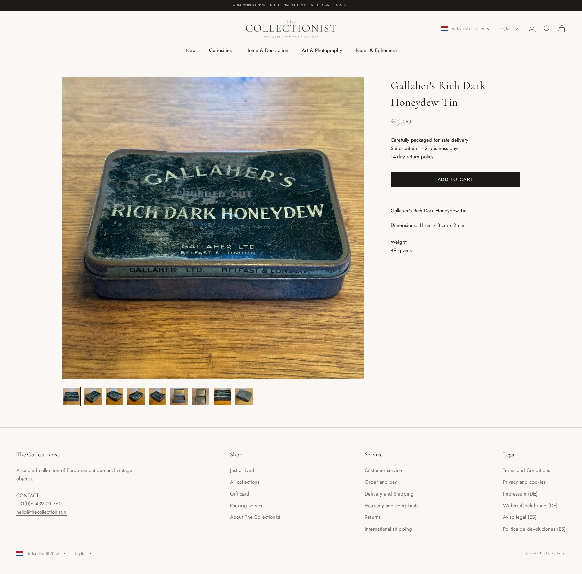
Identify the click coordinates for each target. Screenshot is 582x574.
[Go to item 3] (114, 396)
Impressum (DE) (520, 494)
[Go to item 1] (71, 396)
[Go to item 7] (200, 396)
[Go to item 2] (93, 396)
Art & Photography (322, 50)
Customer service (383, 470)
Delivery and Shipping (389, 494)
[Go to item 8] (222, 396)
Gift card (239, 494)
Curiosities (220, 50)
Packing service (247, 505)
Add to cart (455, 179)
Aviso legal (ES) (520, 517)
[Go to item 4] (136, 396)
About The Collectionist (255, 517)
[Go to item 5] (157, 396)
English (505, 29)
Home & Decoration (266, 50)
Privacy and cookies (524, 482)
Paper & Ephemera (376, 50)
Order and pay (381, 482)
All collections (244, 482)
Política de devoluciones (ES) (534, 529)
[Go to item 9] (243, 396)
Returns (373, 517)
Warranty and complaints (391, 505)
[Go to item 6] (179, 396)
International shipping (388, 529)
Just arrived (242, 470)
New (191, 50)
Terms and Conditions (526, 470)
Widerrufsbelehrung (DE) (530, 505)
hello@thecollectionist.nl (41, 512)
